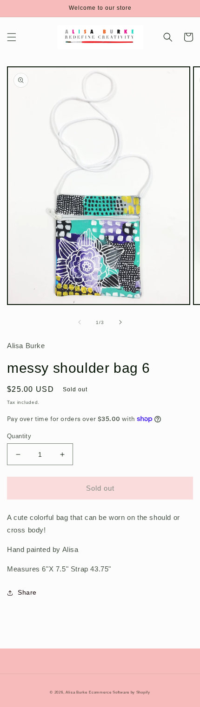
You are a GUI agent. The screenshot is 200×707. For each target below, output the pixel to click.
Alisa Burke (76, 692)
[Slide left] (79, 322)
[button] (11, 37)
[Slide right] (120, 322)
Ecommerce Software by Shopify (119, 692)
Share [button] (27, 592)
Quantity (19, 436)
